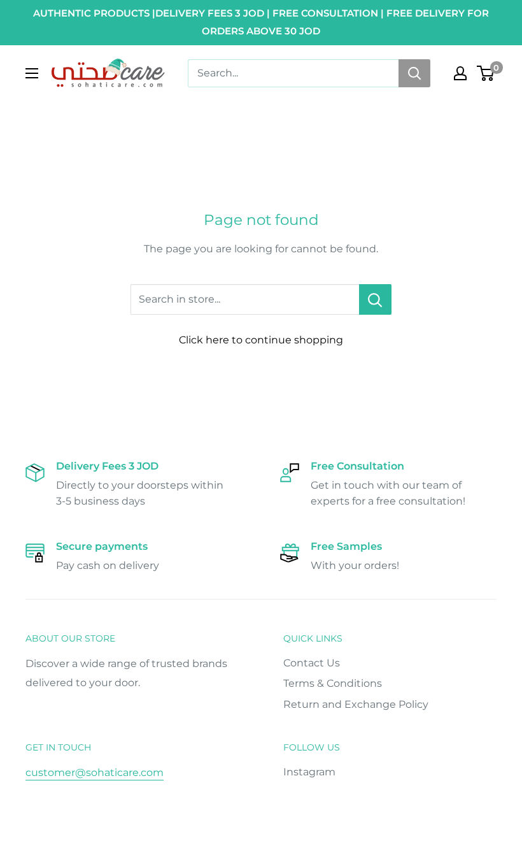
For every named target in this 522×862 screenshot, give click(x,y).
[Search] (414, 73)
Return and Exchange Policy (355, 704)
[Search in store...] (375, 299)
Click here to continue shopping (261, 340)
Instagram (309, 772)
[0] (486, 73)
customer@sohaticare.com (94, 772)
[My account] (460, 73)
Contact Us (311, 663)
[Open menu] (31, 73)
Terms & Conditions (332, 683)
